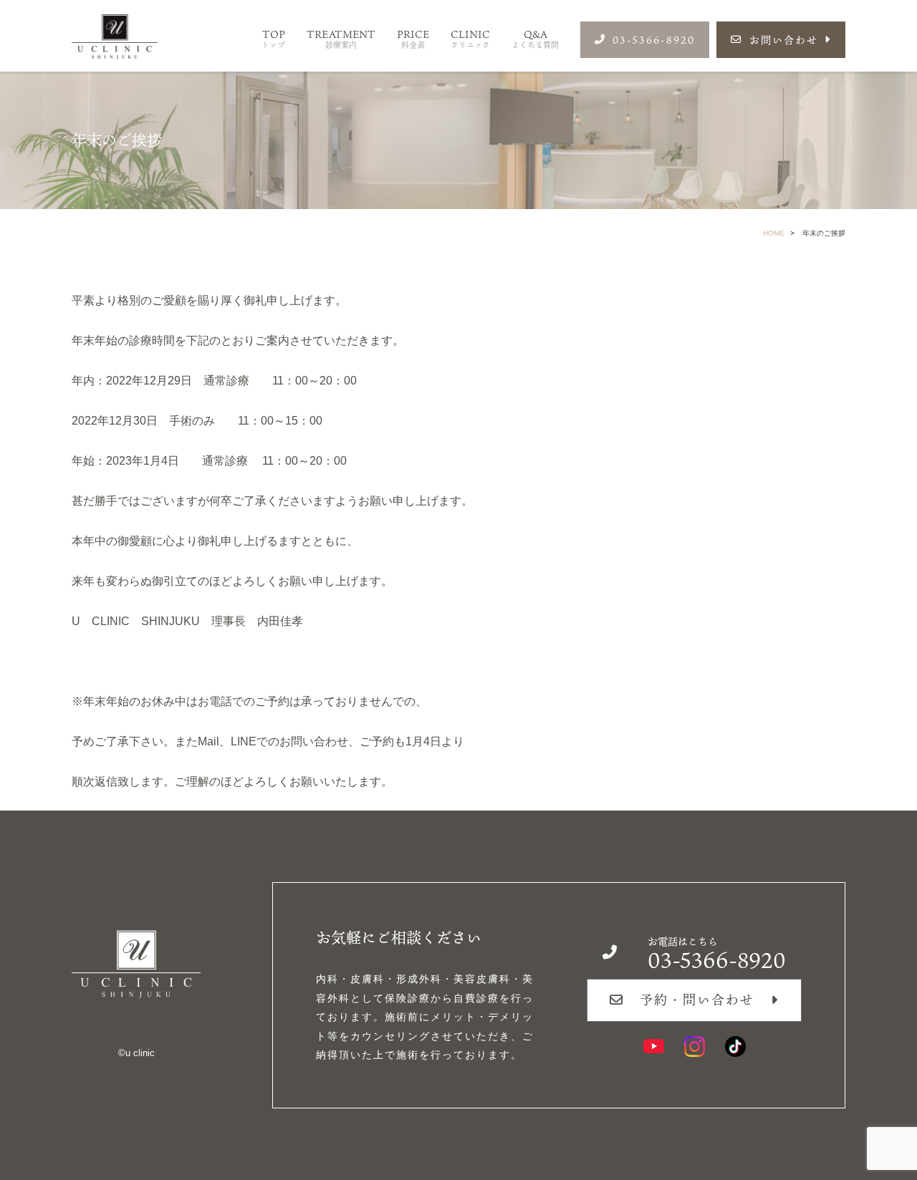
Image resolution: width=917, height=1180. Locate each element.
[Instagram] (694, 1046)
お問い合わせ (783, 39)
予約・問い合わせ (697, 999)
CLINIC (470, 39)
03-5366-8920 (654, 39)
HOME (773, 233)
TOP (273, 39)
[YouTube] (653, 1046)
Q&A (535, 39)
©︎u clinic (136, 1053)
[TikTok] (735, 1046)
